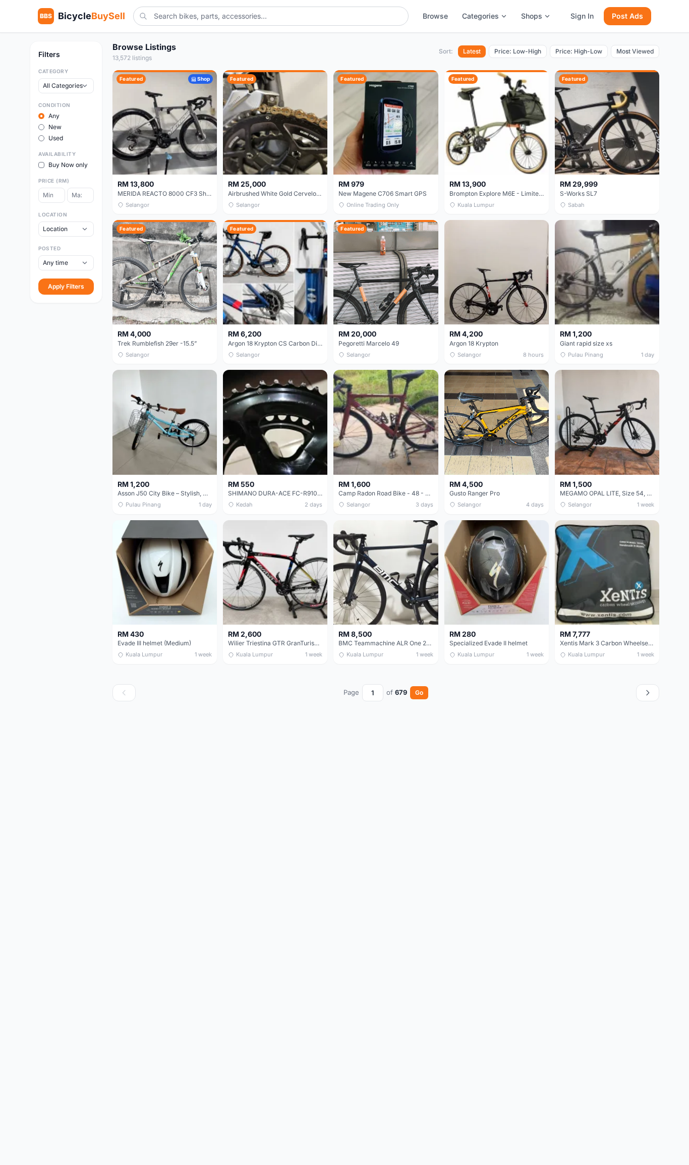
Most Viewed (635, 51)
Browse (435, 16)
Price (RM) (53, 181)
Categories (480, 16)
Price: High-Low (578, 51)
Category (53, 71)
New (55, 127)
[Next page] (647, 692)
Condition (54, 105)
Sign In (582, 16)
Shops (531, 16)
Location (52, 214)
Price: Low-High (517, 51)
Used (55, 138)
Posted (49, 248)
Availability (57, 154)
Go (419, 692)
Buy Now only (68, 165)
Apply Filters (66, 286)
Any (54, 116)
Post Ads (627, 16)
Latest (472, 51)
